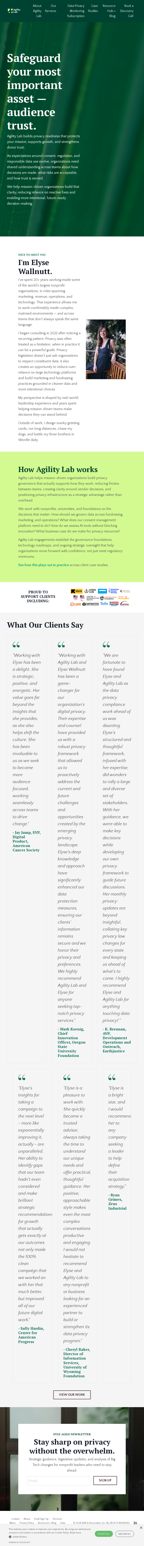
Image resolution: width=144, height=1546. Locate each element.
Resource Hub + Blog (109, 11)
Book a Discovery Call (126, 11)
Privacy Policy (27, 1523)
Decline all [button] (125, 1533)
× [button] (141, 1528)
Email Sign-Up (41, 1519)
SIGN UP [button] (105, 1480)
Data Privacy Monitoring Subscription (75, 11)
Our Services (50, 8)
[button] (50, 1536)
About (27, 1519)
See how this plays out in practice (43, 565)
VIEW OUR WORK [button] (72, 1395)
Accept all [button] (104, 1533)
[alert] (72, 1535)
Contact (15, 1519)
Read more (75, 1532)
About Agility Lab (37, 11)
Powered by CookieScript (19, 1542)
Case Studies (93, 8)
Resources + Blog (47, 1523)
